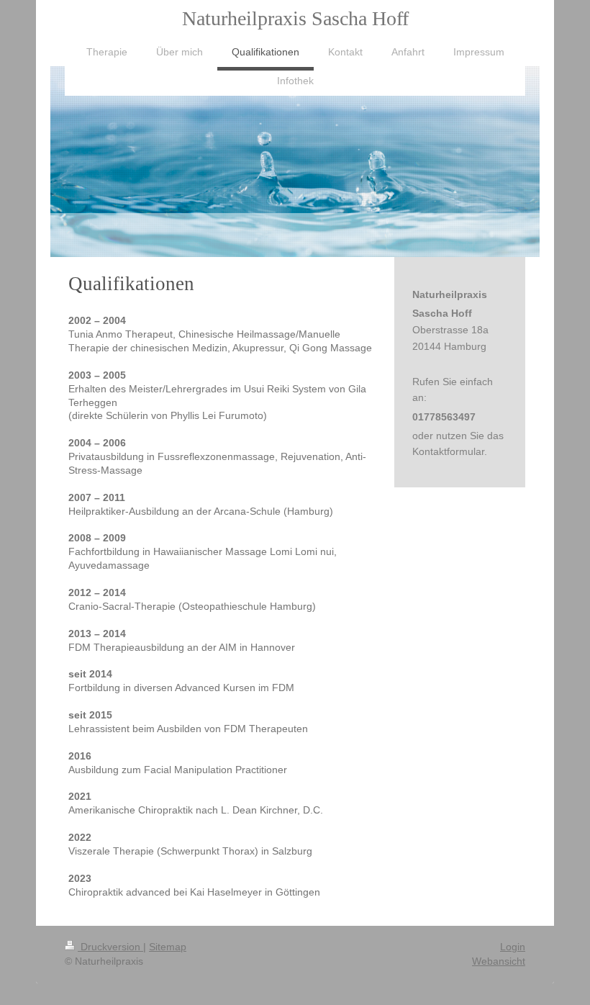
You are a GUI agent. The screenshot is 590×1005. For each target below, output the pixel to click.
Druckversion (110, 946)
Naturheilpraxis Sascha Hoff (295, 18)
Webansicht (498, 961)
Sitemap (167, 946)
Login (512, 946)
